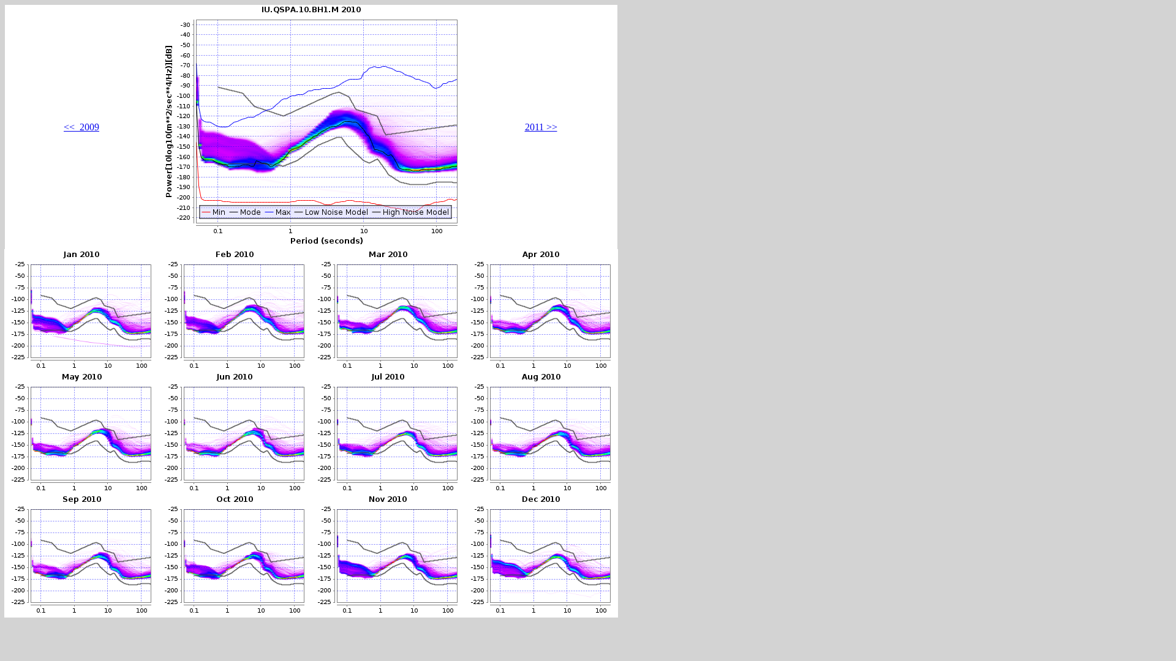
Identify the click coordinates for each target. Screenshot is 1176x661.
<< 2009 (81, 127)
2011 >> (541, 127)
